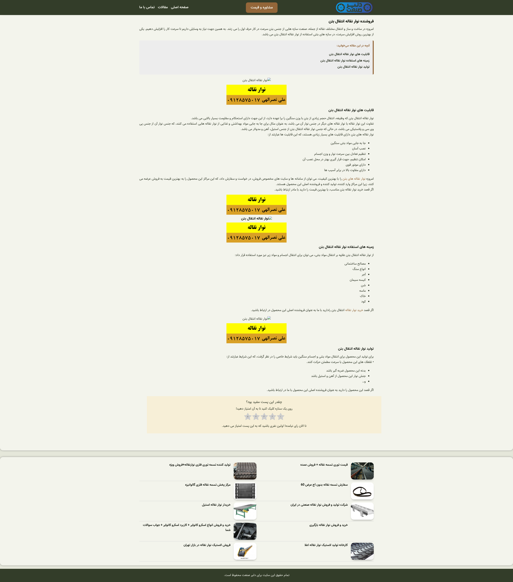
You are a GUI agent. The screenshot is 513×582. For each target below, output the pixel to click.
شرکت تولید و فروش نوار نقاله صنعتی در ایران (319, 504)
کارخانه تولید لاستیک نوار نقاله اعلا (326, 545)
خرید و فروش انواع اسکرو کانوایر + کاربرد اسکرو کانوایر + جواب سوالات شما (186, 528)
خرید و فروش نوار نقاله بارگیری (328, 525)
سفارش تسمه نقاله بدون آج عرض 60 (324, 484)
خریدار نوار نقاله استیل (216, 504)
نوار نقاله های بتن (354, 178)
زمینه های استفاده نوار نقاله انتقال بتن (345, 60)
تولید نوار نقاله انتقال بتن (353, 66)
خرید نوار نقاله (354, 310)
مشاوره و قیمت (262, 7)
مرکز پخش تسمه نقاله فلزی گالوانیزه (207, 484)
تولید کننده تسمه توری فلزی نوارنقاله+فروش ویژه (199, 464)
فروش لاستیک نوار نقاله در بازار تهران (207, 545)
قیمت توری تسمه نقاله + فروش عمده (324, 464)
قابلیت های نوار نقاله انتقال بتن (349, 54)
